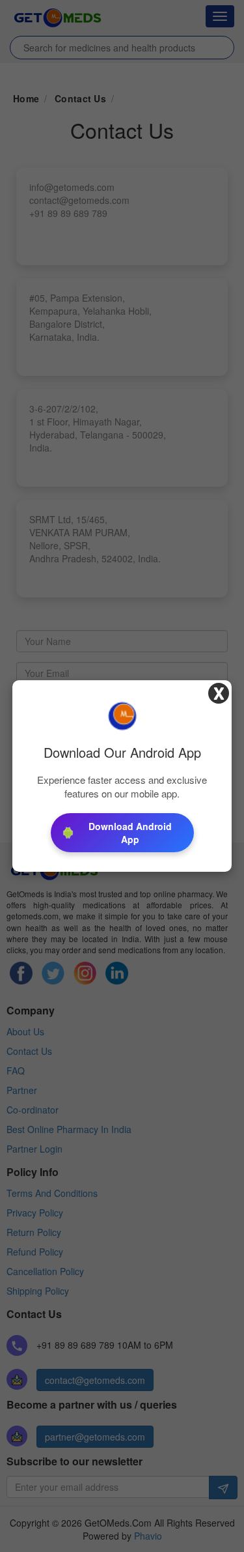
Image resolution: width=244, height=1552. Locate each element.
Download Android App (130, 833)
